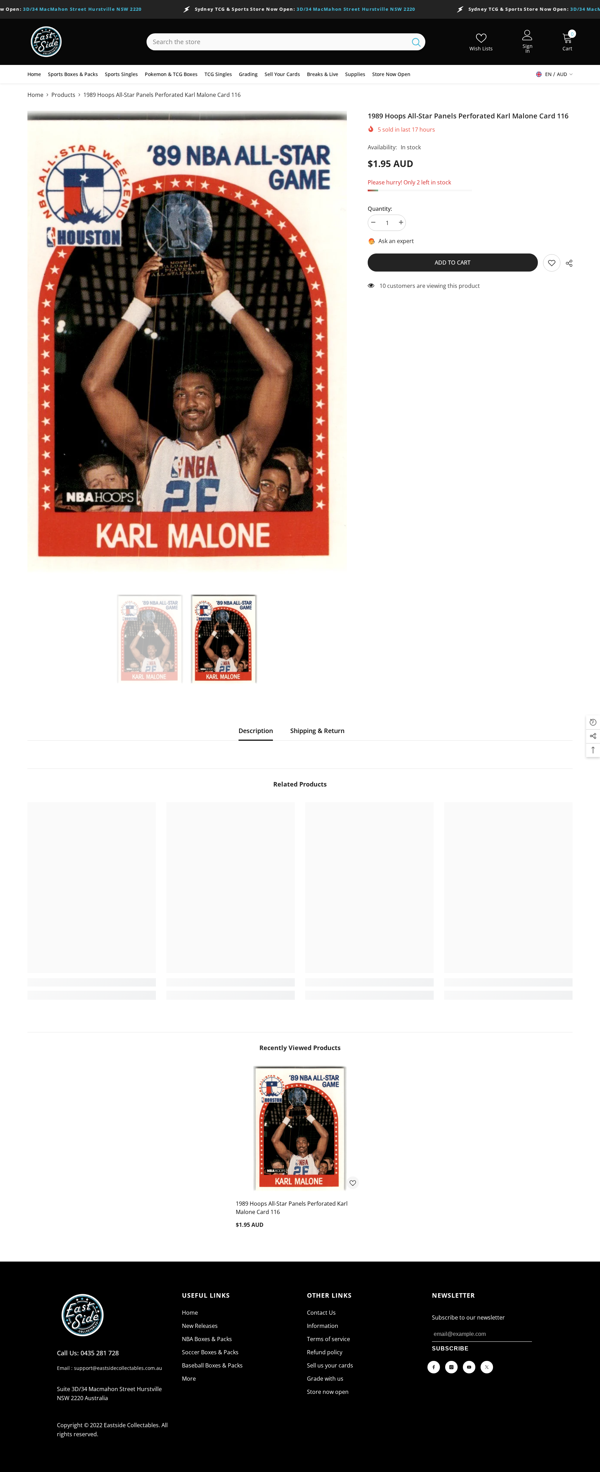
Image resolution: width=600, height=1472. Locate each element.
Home (35, 95)
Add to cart (452, 262)
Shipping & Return (317, 730)
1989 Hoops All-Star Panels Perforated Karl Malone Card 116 (292, 1208)
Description (256, 730)
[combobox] (277, 41)
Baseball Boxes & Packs (212, 1365)
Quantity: (380, 209)
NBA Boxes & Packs (207, 1339)
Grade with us (325, 1378)
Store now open (328, 1392)
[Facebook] (433, 1367)
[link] (551, 263)
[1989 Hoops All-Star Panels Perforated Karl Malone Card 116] (300, 1130)
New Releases (200, 1326)
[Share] (566, 263)
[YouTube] (469, 1367)
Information (322, 1326)
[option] (187, 347)
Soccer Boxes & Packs (210, 1352)
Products (63, 95)
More (189, 1378)
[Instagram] (451, 1367)
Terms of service (328, 1339)
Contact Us (321, 1312)
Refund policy (324, 1352)
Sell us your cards (330, 1365)
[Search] (286, 41)
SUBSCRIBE (450, 1349)
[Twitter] (487, 1367)
